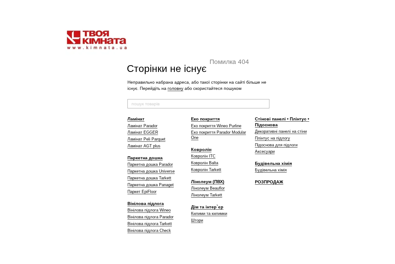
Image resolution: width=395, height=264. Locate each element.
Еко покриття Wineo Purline (216, 126)
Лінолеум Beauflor (208, 188)
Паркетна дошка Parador (150, 164)
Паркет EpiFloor (141, 191)
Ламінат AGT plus (143, 146)
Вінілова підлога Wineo (149, 210)
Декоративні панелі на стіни (281, 131)
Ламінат (135, 118)
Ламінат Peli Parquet (146, 139)
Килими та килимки (209, 213)
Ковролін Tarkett (206, 169)
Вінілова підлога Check (149, 230)
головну (175, 88)
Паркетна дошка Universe (151, 171)
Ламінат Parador (142, 126)
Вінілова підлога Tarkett (149, 223)
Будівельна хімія (273, 163)
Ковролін (201, 149)
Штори (197, 220)
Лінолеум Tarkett (206, 195)
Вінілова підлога (145, 203)
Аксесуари (265, 151)
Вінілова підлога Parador (150, 217)
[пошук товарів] (264, 103)
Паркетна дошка (145, 157)
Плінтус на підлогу (272, 138)
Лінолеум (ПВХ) (207, 181)
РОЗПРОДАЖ (269, 181)
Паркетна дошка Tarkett (149, 178)
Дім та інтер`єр (207, 206)
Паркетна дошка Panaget (150, 184)
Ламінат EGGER (142, 132)
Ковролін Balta (204, 163)
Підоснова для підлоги (276, 145)
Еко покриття (205, 118)
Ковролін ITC (203, 156)
